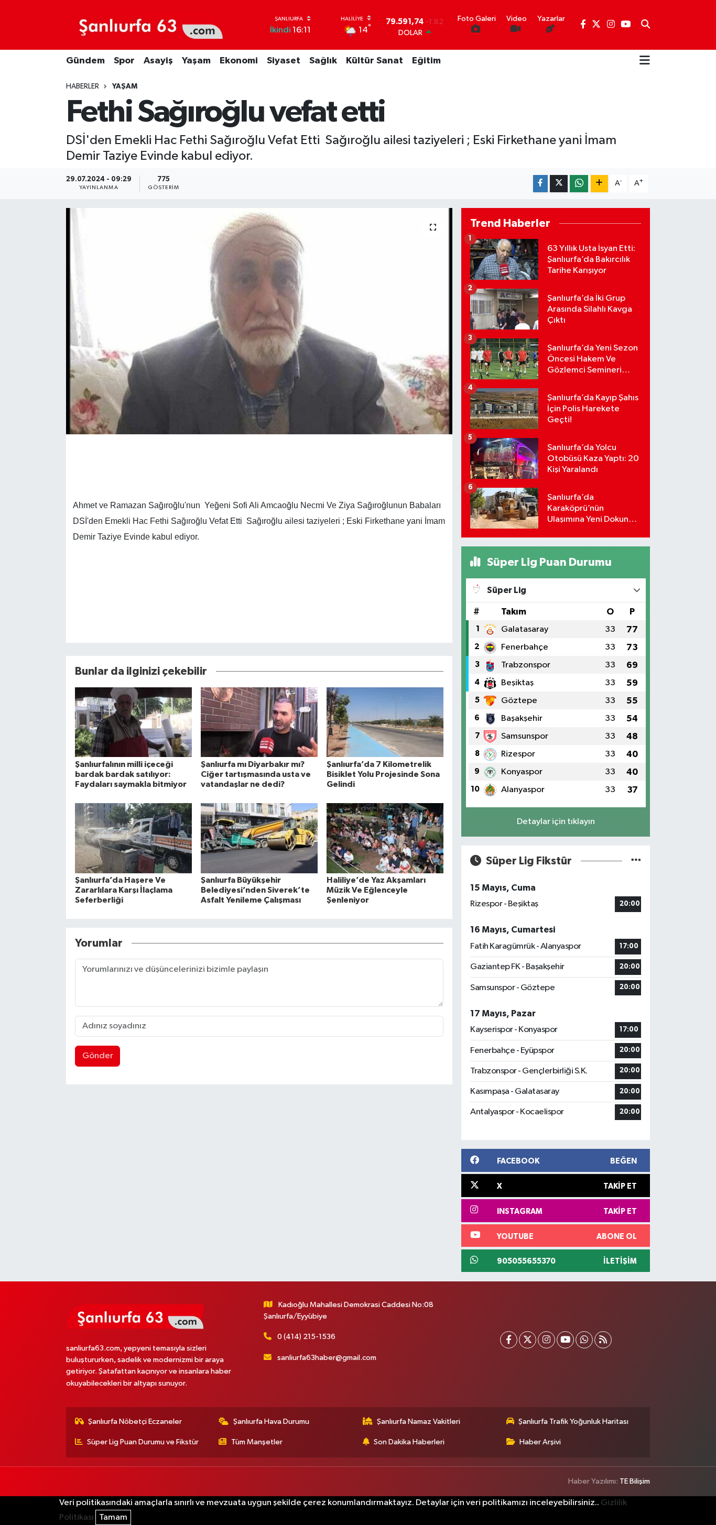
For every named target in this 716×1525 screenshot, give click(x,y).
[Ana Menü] (644, 61)
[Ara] (645, 25)
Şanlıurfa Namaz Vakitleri (418, 1421)
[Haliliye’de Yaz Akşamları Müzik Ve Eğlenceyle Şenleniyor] (385, 837)
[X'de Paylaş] (559, 183)
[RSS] (603, 1339)
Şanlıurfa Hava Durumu (271, 1421)
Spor (124, 60)
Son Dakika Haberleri (409, 1442)
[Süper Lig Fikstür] (636, 861)
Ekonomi (239, 60)
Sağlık (323, 60)
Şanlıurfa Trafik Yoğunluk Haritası (573, 1421)
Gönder (97, 1055)
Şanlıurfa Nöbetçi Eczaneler (135, 1421)
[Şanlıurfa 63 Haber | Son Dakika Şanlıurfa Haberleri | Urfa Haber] (145, 24)
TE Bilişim (635, 1481)
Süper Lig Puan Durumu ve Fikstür (143, 1442)
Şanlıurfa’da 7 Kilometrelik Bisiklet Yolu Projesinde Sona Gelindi (383, 774)
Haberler (82, 86)
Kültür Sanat (374, 60)
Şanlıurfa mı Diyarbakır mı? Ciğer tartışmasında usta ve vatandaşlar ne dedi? (256, 774)
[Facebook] (508, 1339)
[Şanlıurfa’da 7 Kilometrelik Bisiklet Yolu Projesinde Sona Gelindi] (385, 722)
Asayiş (158, 60)
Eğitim (426, 60)
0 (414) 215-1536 (306, 1337)
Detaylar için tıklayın (556, 821)
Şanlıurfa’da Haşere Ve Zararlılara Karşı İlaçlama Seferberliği (123, 890)
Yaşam (196, 60)
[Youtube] (565, 1339)
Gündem (85, 60)
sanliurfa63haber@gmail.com (326, 1358)
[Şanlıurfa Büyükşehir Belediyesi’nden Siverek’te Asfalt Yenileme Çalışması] (259, 837)
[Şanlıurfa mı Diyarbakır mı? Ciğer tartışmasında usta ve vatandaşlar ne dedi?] (259, 722)
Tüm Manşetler (257, 1442)
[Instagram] (546, 1339)
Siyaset (283, 60)
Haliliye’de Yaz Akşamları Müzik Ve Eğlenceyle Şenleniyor (376, 890)
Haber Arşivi (540, 1442)
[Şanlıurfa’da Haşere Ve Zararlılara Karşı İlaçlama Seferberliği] (133, 837)
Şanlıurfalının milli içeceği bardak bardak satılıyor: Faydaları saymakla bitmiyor (131, 774)
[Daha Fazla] (599, 183)
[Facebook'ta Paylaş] (540, 183)
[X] (527, 1339)
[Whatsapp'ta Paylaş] (579, 183)
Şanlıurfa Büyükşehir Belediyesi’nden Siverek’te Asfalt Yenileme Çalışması (255, 890)
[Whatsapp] (584, 1339)
